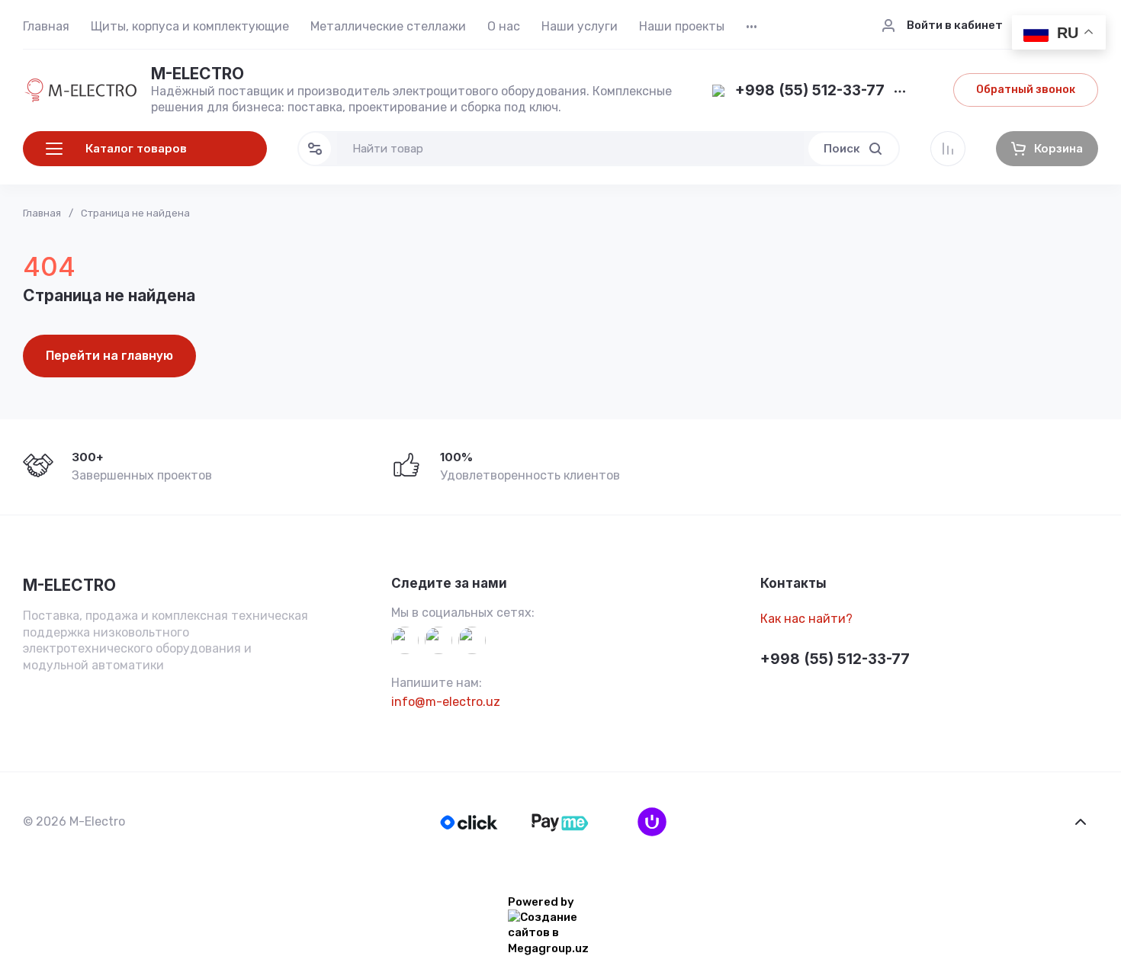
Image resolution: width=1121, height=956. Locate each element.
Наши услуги (579, 26)
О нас (503, 26)
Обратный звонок (1025, 89)
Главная (46, 26)
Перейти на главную (109, 355)
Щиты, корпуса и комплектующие (190, 26)
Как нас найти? (806, 618)
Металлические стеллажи (388, 26)
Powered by (541, 902)
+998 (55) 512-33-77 (810, 91)
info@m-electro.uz (445, 702)
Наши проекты (681, 26)
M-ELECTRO (197, 73)
